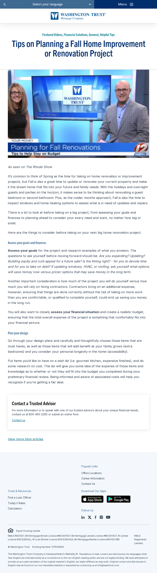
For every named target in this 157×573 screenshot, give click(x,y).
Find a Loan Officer (19, 497)
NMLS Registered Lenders (140, 540)
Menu (122, 4)
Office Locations (91, 473)
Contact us (18, 420)
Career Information (93, 478)
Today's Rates (16, 503)
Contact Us (88, 483)
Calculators (15, 508)
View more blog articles (25, 439)
